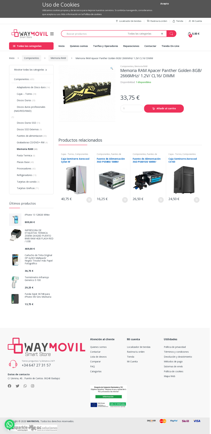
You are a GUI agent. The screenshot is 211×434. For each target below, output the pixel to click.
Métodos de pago (173, 361)
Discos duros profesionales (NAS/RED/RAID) (29, 108)
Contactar (150, 46)
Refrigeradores (26, 175)
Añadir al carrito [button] (89, 200)
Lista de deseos (98, 356)
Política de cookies (93, 14)
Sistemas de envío (173, 366)
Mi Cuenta (197, 20)
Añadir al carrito (166, 108)
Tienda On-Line (170, 46)
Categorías (96, 371)
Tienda (179, 20)
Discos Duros (26, 100)
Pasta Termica (26, 155)
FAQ (92, 366)
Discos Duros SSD (28, 122)
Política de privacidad (175, 346)
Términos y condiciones (176, 351)
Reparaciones (131, 46)
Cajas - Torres (67, 154)
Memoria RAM (58, 58)
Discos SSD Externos (29, 129)
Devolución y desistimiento (178, 356)
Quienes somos (79, 46)
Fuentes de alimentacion (32, 135)
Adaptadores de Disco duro (33, 87)
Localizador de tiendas (130, 20)
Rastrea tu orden (159, 20)
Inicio (62, 46)
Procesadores (26, 168)
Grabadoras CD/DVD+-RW (32, 142)
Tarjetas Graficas (28, 188)
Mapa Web (169, 376)
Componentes (31, 58)
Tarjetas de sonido (28, 181)
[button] (111, 68)
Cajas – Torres (26, 93)
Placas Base (25, 162)
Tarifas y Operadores (105, 46)
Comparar (95, 361)
